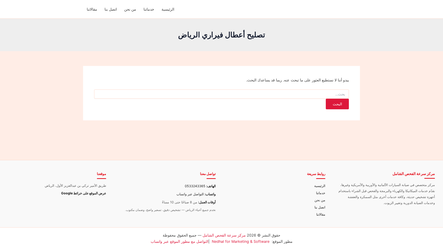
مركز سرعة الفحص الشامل (224, 235)
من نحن (130, 9)
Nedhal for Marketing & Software (240, 241)
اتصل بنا (111, 9)
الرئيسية (168, 9)
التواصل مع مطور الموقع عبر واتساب (179, 241)
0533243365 (195, 186)
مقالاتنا (92, 9)
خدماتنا (149, 9)
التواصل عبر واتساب (190, 194)
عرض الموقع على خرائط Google (83, 193)
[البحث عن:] (221, 94)
